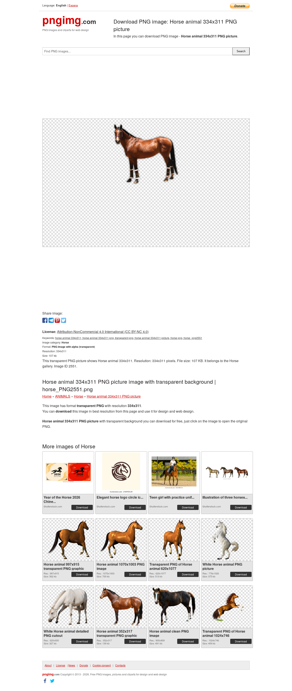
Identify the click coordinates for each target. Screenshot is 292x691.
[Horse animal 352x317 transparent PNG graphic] (121, 606)
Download (82, 507)
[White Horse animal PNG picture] (227, 539)
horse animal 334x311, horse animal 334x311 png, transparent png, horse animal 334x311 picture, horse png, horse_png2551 (128, 338)
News (71, 665)
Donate (84, 665)
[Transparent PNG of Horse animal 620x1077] (174, 539)
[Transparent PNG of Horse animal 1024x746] (227, 606)
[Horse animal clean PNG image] (174, 606)
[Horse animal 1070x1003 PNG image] (121, 540)
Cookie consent (102, 665)
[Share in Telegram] (51, 320)
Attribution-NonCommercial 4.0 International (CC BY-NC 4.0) (103, 331)
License (60, 665)
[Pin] (57, 320)
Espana (73, 5)
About (48, 665)
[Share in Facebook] (44, 320)
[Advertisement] (146, 89)
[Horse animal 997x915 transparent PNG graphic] (68, 539)
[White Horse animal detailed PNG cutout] (68, 606)
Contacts (120, 665)
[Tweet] (63, 320)
